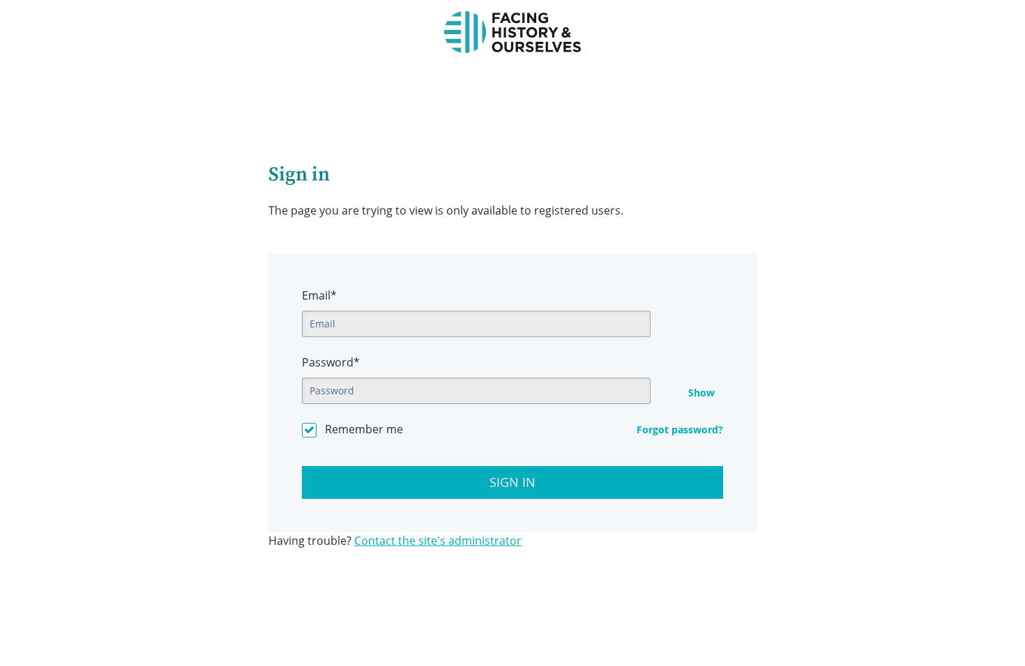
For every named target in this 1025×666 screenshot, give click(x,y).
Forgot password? (680, 429)
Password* (331, 362)
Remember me (364, 429)
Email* (319, 295)
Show (701, 393)
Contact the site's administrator (438, 540)
